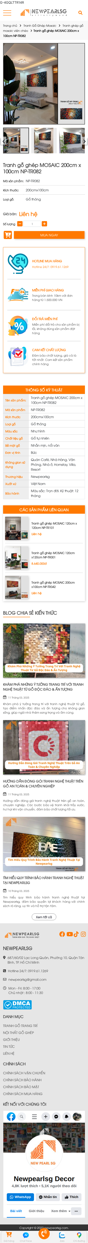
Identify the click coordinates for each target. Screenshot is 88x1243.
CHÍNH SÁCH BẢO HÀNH (22, 1080)
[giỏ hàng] (9, 1235)
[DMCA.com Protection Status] (17, 1003)
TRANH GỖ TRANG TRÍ (20, 1025)
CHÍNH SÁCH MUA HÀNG (23, 1093)
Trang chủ (10, 25)
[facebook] (61, 935)
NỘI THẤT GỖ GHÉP (18, 1032)
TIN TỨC (9, 1046)
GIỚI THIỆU (11, 1039)
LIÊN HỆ (9, 1053)
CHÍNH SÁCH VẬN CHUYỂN (24, 1073)
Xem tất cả (44, 917)
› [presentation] (84, 140)
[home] (44, 13)
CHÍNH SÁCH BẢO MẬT (21, 1086)
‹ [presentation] (3, 140)
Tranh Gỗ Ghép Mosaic (40, 25)
